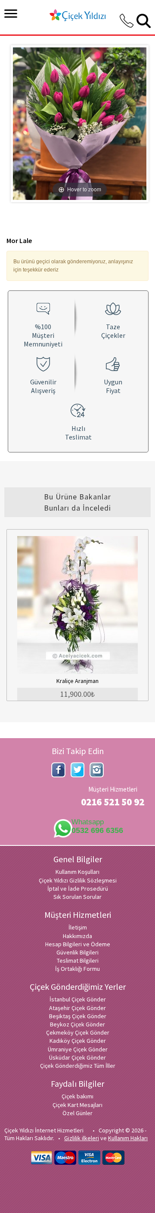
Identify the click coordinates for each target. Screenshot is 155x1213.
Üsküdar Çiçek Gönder (77, 1057)
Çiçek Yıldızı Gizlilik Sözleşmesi (78, 880)
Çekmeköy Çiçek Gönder (77, 1032)
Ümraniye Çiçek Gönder (78, 1049)
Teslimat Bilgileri (78, 960)
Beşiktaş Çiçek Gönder (77, 1016)
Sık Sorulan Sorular (77, 896)
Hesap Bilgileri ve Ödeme (77, 944)
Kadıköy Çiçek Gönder (78, 1040)
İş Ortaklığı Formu (77, 968)
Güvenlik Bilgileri (77, 952)
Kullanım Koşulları (77, 871)
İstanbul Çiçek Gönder (78, 999)
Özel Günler (77, 1113)
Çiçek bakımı (77, 1096)
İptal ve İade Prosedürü (77, 888)
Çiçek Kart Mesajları (77, 1104)
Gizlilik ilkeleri (81, 1138)
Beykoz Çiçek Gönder (77, 1024)
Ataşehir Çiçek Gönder (77, 1007)
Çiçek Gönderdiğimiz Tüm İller (77, 1065)
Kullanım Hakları (128, 1138)
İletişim (77, 927)
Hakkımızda (77, 935)
